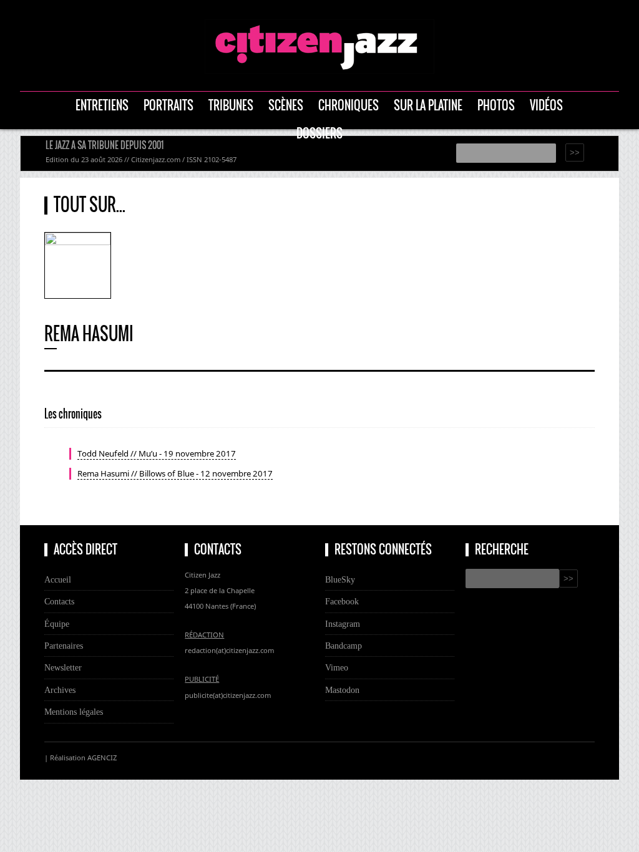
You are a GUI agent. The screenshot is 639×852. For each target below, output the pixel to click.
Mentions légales (73, 712)
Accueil (57, 579)
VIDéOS (546, 105)
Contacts (59, 601)
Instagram (342, 624)
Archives (60, 690)
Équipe (56, 624)
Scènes (285, 105)
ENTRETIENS (102, 105)
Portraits (168, 105)
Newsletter (63, 667)
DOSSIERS (319, 133)
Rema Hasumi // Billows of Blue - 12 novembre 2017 (175, 473)
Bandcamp (343, 646)
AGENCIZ (102, 757)
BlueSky (340, 579)
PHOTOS (496, 105)
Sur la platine (428, 105)
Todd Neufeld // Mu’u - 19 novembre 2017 (156, 453)
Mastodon (342, 690)
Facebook (342, 601)
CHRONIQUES (348, 105)
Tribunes (230, 105)
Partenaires (63, 646)
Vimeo (336, 667)
